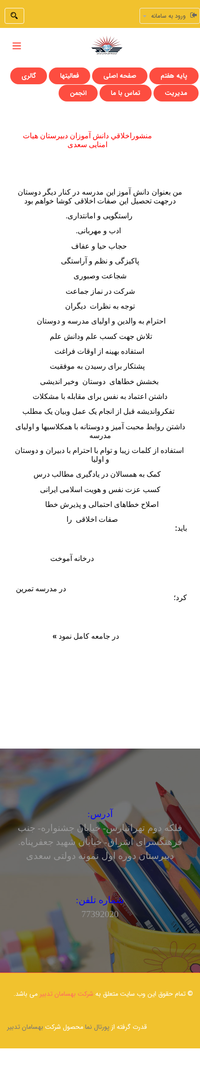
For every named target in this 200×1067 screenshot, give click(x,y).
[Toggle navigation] (16, 46)
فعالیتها (69, 76)
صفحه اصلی (119, 76)
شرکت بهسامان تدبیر (66, 994)
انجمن (78, 93)
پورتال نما (97, 1027)
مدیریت (176, 93)
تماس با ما (125, 93)
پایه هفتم (173, 76)
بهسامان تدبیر (25, 1027)
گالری (28, 76)
